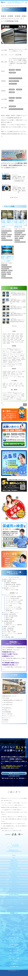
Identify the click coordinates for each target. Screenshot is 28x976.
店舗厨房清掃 (9, 623)
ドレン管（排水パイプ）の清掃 (13, 601)
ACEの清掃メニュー (14, 863)
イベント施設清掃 (14, 961)
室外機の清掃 (9, 610)
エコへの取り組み (8, 713)
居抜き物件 (14, 360)
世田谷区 (5, 333)
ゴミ (18, 383)
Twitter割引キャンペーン (14, 873)
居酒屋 (12, 92)
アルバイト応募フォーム (14, 884)
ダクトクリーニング (7, 359)
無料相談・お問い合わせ (14, 773)
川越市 (13, 335)
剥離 (23, 358)
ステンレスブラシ (18, 397)
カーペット (17, 355)
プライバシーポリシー (9, 715)
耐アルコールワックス (17, 392)
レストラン (11, 375)
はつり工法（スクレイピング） (14, 395)
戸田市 (4, 343)
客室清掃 (9, 348)
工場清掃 (6, 635)
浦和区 (9, 333)
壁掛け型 (22, 355)
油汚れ (19, 97)
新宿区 (13, 342)
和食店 (23, 371)
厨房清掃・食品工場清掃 (10, 614)
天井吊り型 (20, 351)
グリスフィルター (14, 363)
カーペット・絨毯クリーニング (11, 612)
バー (11, 376)
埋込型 (14, 352)
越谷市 (22, 333)
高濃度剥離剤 (5, 399)
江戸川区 (17, 336)
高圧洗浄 (13, 106)
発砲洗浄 (5, 395)
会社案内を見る (7, 707)
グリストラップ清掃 (7, 364)
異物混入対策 (9, 619)
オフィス (23, 353)
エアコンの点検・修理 (14, 930)
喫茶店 (19, 376)
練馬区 (22, 336)
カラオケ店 (19, 371)
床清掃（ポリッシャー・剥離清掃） (14, 624)
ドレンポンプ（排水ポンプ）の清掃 (14, 600)
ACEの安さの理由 (14, 865)
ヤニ (17, 384)
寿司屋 (21, 374)
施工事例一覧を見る (14, 197)
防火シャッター (6, 351)
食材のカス (5, 385)
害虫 (15, 383)
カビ (12, 100)
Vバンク (18, 353)
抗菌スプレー (14, 396)
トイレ (4, 352)
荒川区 (4, 336)
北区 (8, 339)
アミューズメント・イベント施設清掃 (13, 633)
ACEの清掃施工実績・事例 (14, 868)
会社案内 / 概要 (14, 860)
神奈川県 (13, 337)
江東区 (20, 339)
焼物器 (13, 359)
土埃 (20, 385)
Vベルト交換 (19, 364)
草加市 (8, 343)
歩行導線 (5, 387)
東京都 (12, 69)
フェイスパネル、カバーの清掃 (13, 607)
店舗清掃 (11, 349)
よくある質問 (14, 876)
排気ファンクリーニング (19, 356)
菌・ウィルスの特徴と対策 (12, 586)
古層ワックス (5, 383)
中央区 (13, 336)
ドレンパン (5, 264)
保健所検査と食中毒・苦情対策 (13, 584)
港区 (21, 337)
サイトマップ (7, 717)
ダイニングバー (6, 376)
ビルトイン (13, 83)
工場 (17, 374)
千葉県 (8, 340)
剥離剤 (12, 397)
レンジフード (5, 349)
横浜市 (4, 339)
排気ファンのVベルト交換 (12, 589)
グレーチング (16, 362)
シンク (4, 348)
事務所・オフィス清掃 (9, 626)
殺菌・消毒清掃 (7, 581)
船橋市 (8, 342)
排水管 (20, 363)
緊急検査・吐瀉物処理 (11, 582)
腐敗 (4, 384)
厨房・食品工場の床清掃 (11, 616)
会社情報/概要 (7, 711)
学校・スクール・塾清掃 (14, 955)
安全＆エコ (14, 871)
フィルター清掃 (6, 363)
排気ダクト (5, 362)
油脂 (16, 385)
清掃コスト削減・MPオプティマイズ (13, 579)
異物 (23, 385)
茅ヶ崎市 (21, 342)
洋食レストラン (15, 372)
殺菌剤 (23, 395)
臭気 (21, 383)
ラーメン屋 (5, 378)
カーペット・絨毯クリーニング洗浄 (14, 934)
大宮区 (4, 342)
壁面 (10, 360)
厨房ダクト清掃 (9, 617)
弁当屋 (13, 371)
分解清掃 (16, 393)
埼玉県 (4, 340)
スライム (17, 240)
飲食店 (19, 89)
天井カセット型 (6, 353)
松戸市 (18, 340)
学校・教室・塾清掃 (8, 630)
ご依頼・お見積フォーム (14, 879)
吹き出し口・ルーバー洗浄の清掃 (14, 609)
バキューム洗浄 (21, 396)
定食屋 (12, 89)
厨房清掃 (23, 359)
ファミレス (17, 375)
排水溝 (19, 360)
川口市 (17, 342)
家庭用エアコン (6, 355)
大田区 (8, 337)
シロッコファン (14, 351)
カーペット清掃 (10, 356)
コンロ (4, 356)
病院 (9, 374)
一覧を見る (14, 326)
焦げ (13, 385)
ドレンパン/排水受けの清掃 (12, 598)
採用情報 (6, 719)
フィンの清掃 (9, 605)
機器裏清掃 (5, 360)
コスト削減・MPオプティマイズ (14, 897)
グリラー (19, 358)
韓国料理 (13, 374)
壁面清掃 (10, 362)
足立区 (17, 335)
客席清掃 (18, 359)
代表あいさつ (7, 709)
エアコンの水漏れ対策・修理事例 (14, 596)
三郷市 (4, 337)
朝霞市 (8, 336)
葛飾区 (18, 337)
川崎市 (16, 339)
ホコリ (12, 97)
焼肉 (23, 376)
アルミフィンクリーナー (16, 109)
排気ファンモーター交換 (8, 366)
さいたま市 (14, 340)
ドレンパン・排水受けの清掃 (14, 918)
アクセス (6, 721)
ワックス (5, 392)
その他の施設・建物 (8, 637)
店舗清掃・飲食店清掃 (9, 621)
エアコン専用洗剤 (6, 396)
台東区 (18, 333)
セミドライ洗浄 (6, 397)
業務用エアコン (14, 81)
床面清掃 (10, 358)
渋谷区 (9, 229)
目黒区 (12, 339)
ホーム (14, 857)
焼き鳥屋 (4, 234)
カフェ (15, 376)
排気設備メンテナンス (9, 588)
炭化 (10, 385)
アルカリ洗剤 (21, 393)
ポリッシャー (12, 399)
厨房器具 (19, 352)
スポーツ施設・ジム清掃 (10, 631)
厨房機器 (5, 358)
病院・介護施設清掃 (8, 628)
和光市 (21, 335)
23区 (18, 69)
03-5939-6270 (15, 776)
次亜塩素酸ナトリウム (21, 399)
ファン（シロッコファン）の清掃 (14, 603)
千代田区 (13, 72)
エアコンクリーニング (16, 78)
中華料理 (5, 374)
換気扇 (14, 358)
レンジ (12, 355)
